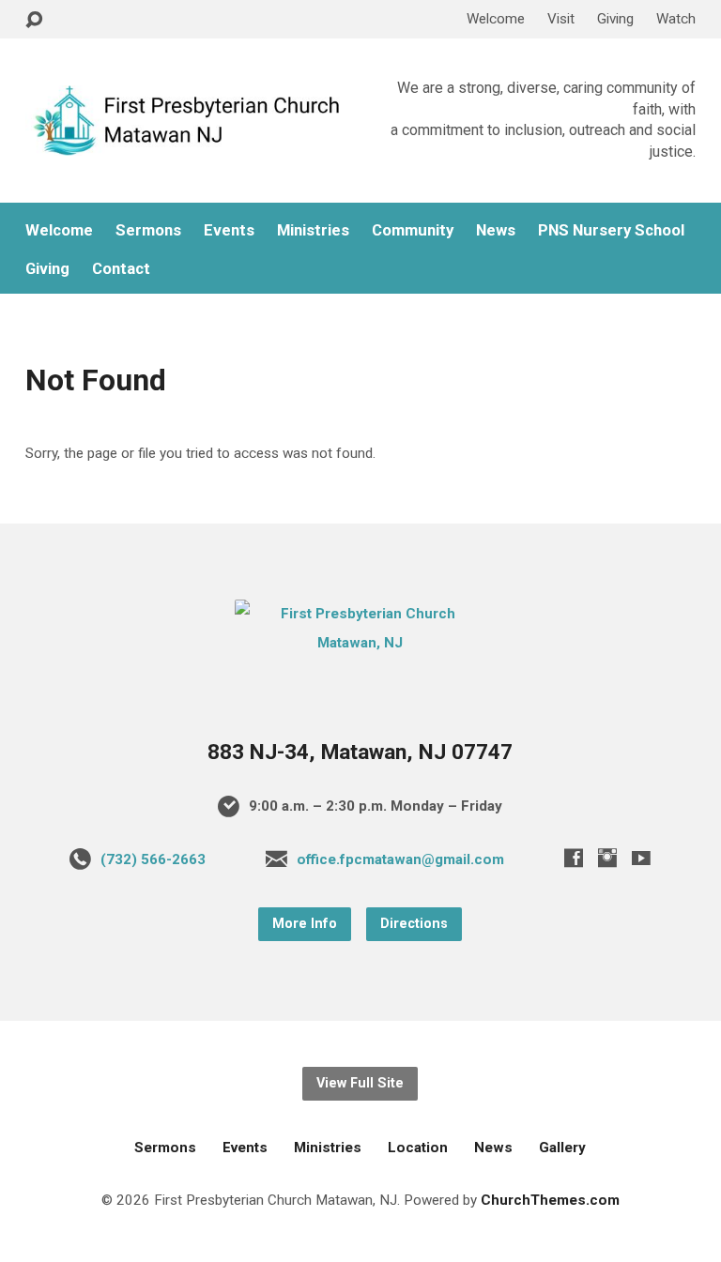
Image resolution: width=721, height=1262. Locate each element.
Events (229, 230)
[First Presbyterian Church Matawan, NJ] (360, 642)
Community (412, 230)
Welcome (496, 18)
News (495, 230)
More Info (304, 924)
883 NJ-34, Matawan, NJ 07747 (360, 752)
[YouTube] (641, 857)
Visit (561, 18)
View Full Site (360, 1083)
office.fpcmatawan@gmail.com (400, 859)
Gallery (562, 1147)
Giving (615, 18)
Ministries (313, 230)
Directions (414, 924)
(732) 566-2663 (153, 859)
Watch (676, 18)
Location (418, 1147)
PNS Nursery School (611, 230)
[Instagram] (607, 857)
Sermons (148, 230)
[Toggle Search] (33, 20)
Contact (121, 269)
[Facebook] (573, 857)
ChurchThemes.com (550, 1200)
